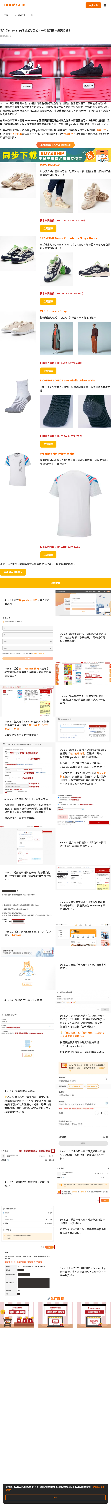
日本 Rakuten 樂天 (29, 668)
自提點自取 (16, 133)
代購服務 (68, 133)
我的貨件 (17, 935)
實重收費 (101, 130)
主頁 (6, 15)
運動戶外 (21, 15)
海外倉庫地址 (77, 753)
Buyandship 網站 (28, 600)
